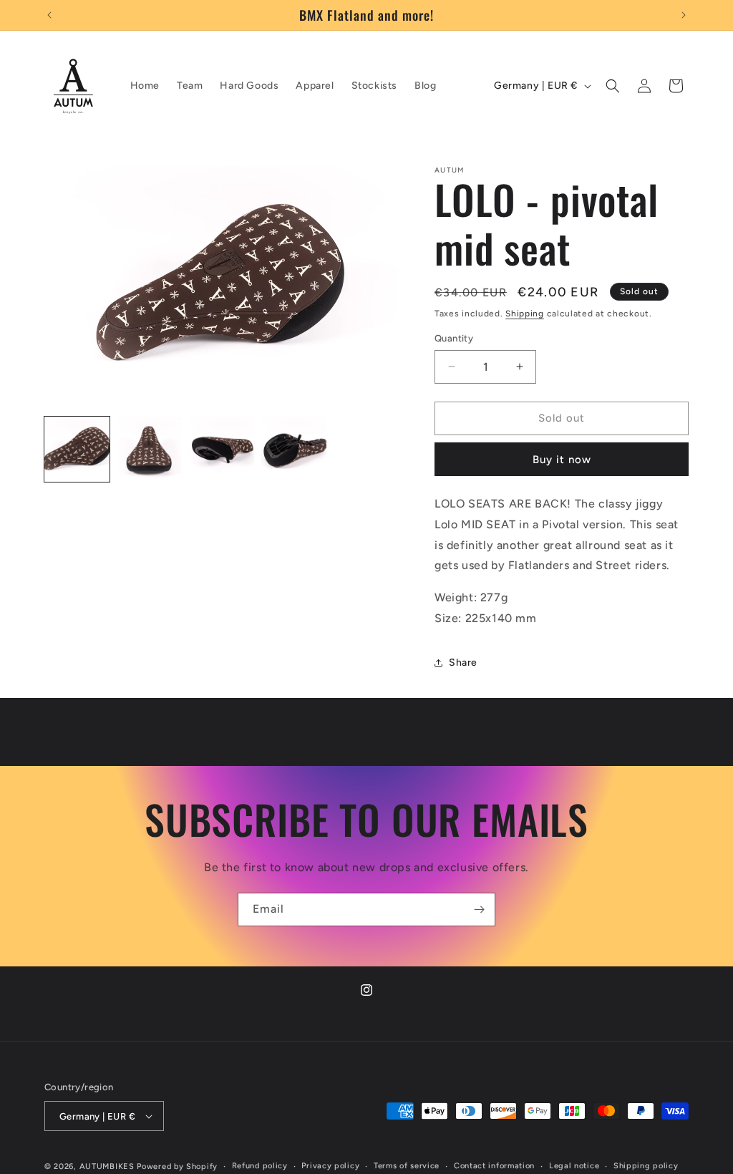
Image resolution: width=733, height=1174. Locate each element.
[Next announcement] (683, 15)
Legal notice (574, 1165)
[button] (612, 86)
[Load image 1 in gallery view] (77, 449)
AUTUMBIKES (107, 1166)
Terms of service (407, 1165)
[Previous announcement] (49, 15)
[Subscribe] (479, 909)
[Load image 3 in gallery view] (221, 449)
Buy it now (562, 459)
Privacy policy (330, 1165)
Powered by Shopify (177, 1166)
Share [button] (463, 662)
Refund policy (260, 1165)
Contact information (494, 1165)
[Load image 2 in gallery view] (149, 449)
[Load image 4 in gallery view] (293, 449)
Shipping (524, 314)
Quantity (454, 338)
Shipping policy (646, 1165)
